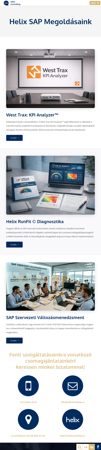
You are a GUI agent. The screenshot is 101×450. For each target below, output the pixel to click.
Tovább (13, 138)
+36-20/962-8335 (28, 402)
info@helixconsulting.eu (72, 402)
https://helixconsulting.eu (72, 435)
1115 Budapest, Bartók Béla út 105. (28, 435)
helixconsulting (15, 2)
